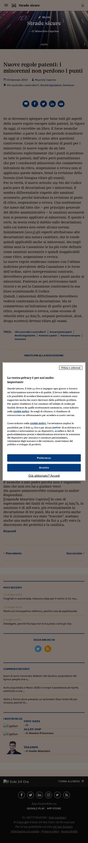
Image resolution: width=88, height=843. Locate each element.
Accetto (44, 467)
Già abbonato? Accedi (44, 475)
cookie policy (21, 411)
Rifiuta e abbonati (70, 367)
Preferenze (44, 457)
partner (56, 427)
